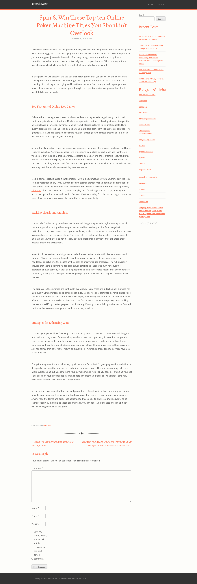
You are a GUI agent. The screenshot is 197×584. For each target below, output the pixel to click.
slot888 (142, 189)
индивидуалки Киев (147, 118)
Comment (37, 468)
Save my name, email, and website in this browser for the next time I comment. (40, 545)
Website (35, 523)
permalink (47, 425)
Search (141, 15)
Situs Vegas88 (144, 130)
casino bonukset (145, 133)
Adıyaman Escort (145, 169)
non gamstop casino (147, 139)
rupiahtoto (143, 183)
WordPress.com (80, 578)
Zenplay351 (143, 201)
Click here (36, 190)
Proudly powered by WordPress (46, 578)
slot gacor (143, 100)
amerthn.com (39, 4)
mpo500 (142, 157)
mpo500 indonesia (146, 151)
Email (35, 516)
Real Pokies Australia (147, 94)
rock (90, 38)
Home (150, 4)
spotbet (142, 163)
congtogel (143, 106)
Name (35, 507)
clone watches (144, 124)
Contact (160, 4)
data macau (143, 112)
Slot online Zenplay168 (148, 177)
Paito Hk (142, 145)
